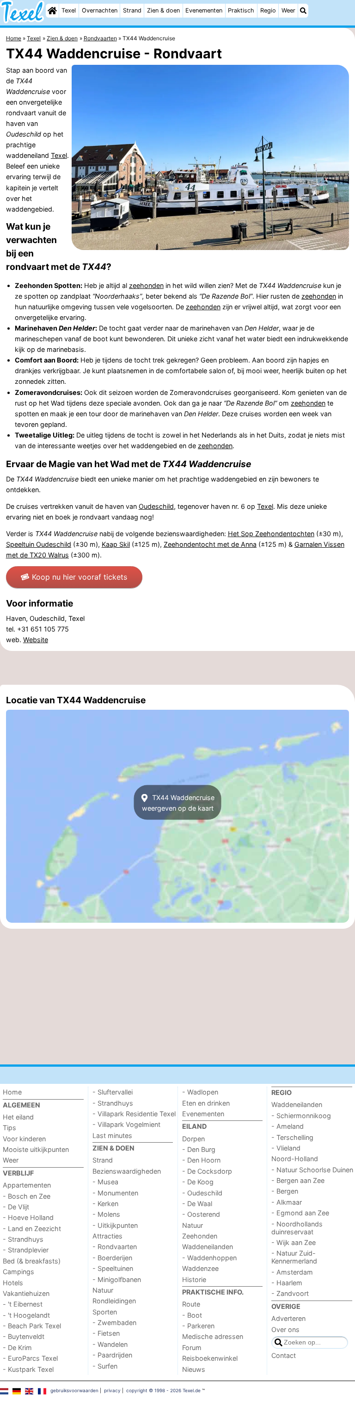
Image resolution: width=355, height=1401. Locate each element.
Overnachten (99, 10)
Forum (192, 1347)
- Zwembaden (114, 1322)
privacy (112, 1390)
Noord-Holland (294, 1159)
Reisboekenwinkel (210, 1358)
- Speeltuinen (112, 1268)
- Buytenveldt (23, 1336)
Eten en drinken (206, 1103)
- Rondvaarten (114, 1247)
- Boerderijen (112, 1258)
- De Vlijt (16, 1207)
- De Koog (198, 1182)
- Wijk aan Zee (293, 1242)
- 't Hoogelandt (26, 1315)
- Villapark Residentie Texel (134, 1114)
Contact (283, 1355)
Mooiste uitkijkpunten (36, 1149)
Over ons (285, 1329)
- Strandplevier (26, 1250)
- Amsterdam (292, 1272)
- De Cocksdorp (207, 1171)
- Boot (192, 1315)
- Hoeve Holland (28, 1217)
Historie (194, 1279)
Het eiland (18, 1117)
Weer (288, 10)
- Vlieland (285, 1148)
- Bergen (284, 1191)
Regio (268, 10)
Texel (68, 10)
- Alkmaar (286, 1202)
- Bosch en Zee (26, 1196)
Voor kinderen (24, 1139)
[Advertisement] (177, 668)
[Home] (52, 11)
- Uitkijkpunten (115, 1225)
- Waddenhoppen (209, 1258)
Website (35, 640)
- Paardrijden (112, 1355)
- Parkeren (198, 1326)
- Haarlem (286, 1283)
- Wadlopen (200, 1092)
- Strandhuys (23, 1239)
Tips (9, 1128)
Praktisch (241, 10)
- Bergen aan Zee (297, 1180)
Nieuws (193, 1369)
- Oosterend (201, 1214)
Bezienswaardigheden (126, 1171)
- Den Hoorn (201, 1160)
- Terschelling (292, 1137)
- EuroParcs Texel (30, 1358)
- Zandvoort (290, 1293)
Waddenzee (200, 1268)
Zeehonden (199, 1236)
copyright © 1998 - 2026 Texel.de (163, 1390)
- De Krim (17, 1347)
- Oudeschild (202, 1193)
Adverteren (288, 1318)
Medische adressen (212, 1336)
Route (191, 1304)
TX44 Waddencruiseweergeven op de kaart (178, 802)
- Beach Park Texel (32, 1326)
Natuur (102, 1290)
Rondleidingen (114, 1301)
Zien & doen (163, 10)
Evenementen (203, 10)
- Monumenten (115, 1193)
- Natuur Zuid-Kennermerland (294, 1257)
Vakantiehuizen (26, 1293)
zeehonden (146, 285)
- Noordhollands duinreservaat (297, 1228)
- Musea (105, 1182)
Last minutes (112, 1135)
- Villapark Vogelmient (126, 1124)
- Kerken (105, 1203)
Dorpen (193, 1139)
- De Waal (197, 1203)
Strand (132, 10)
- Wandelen (110, 1344)
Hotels (13, 1283)
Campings (18, 1272)
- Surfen (104, 1366)
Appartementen (27, 1185)
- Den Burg (198, 1149)
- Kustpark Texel (28, 1369)
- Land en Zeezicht (32, 1228)
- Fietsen (106, 1333)
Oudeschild (156, 506)
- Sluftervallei (112, 1092)
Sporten (104, 1312)
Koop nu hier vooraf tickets (79, 577)
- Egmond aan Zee (300, 1213)
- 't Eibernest (23, 1304)
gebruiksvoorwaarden (74, 1390)
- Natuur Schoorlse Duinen (312, 1170)
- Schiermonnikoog (301, 1116)
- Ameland (287, 1126)
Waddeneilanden (207, 1247)
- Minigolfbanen (116, 1279)
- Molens (106, 1214)
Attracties (107, 1236)
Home (12, 1092)
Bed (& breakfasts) (32, 1261)
